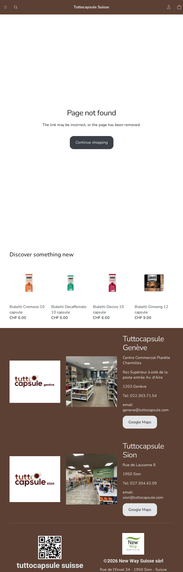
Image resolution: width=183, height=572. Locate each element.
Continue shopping (92, 142)
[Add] (41, 295)
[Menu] (5, 7)
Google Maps (139, 422)
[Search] (15, 7)
